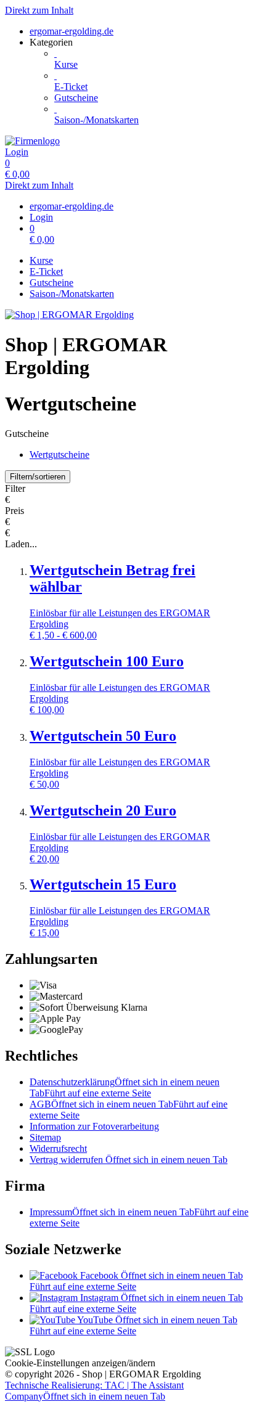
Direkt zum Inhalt (39, 10)
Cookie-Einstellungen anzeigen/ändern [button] (80, 1363)
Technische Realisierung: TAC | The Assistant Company (94, 1390)
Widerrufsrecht (58, 1148)
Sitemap (45, 1137)
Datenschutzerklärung (124, 1087)
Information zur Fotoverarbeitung (94, 1126)
